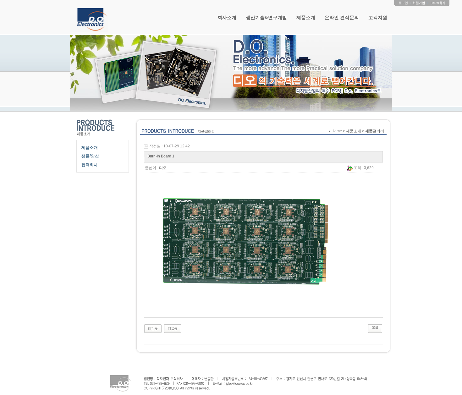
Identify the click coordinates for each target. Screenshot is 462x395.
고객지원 (377, 17)
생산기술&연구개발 (266, 17)
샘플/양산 (90, 156)
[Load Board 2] (173, 328)
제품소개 (305, 17)
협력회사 (89, 164)
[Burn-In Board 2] (153, 328)
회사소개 (226, 17)
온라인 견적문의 (342, 17)
